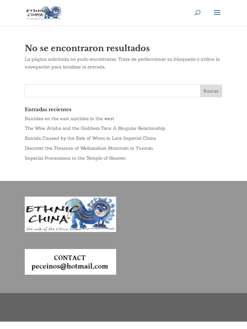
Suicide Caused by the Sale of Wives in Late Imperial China (90, 138)
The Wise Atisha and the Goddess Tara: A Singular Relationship (95, 128)
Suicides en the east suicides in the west (69, 118)
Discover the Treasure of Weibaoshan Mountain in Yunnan (89, 148)
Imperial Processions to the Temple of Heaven (75, 158)
